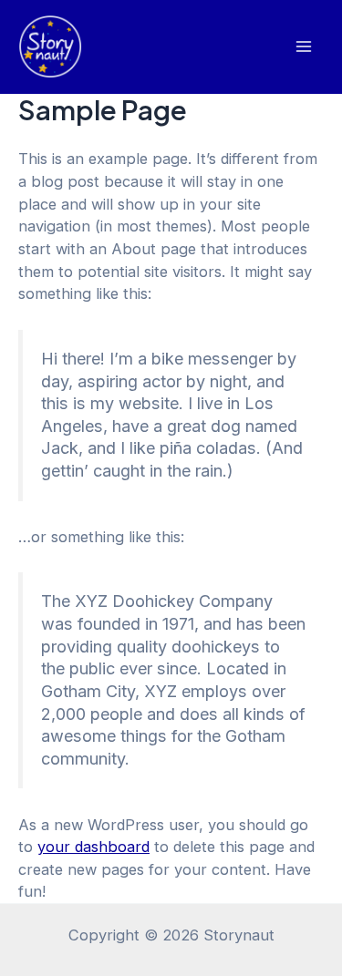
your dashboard (93, 846)
